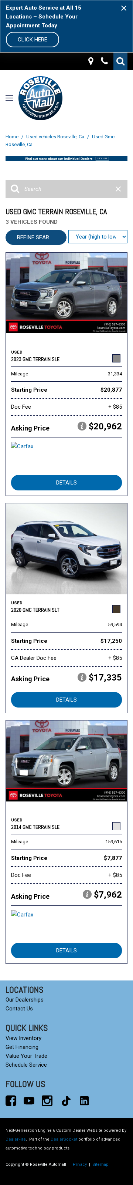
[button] (120, 61)
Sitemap (100, 1164)
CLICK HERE (32, 39)
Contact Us (19, 1008)
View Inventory (23, 1038)
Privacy (80, 1164)
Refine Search (37, 237)
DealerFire (16, 1139)
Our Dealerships (25, 999)
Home (13, 136)
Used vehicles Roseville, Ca (55, 136)
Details (66, 482)
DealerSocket (64, 1139)
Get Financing (22, 1047)
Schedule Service (26, 1064)
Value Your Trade (26, 1056)
